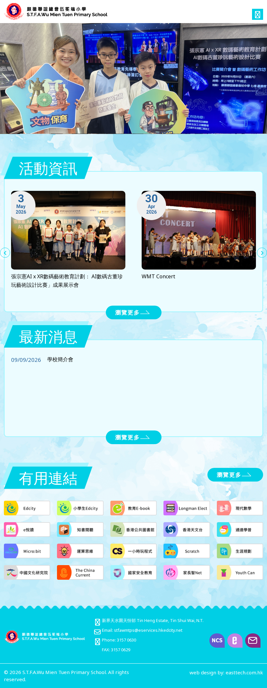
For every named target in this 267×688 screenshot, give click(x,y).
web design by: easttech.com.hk (226, 672)
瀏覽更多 (127, 312)
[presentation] (5, 253)
